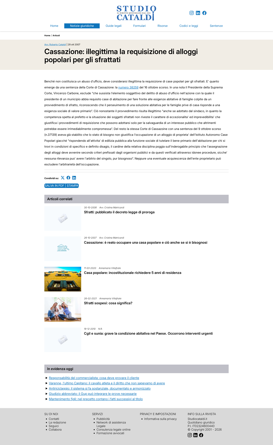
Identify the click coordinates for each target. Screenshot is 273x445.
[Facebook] (204, 13)
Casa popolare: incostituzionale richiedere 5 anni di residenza (132, 273)
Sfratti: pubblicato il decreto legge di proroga (119, 212)
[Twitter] (63, 178)
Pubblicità (103, 419)
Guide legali (114, 26)
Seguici (54, 426)
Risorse (163, 26)
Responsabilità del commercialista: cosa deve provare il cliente (94, 378)
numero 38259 (128, 87)
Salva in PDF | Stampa (61, 185)
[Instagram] (192, 13)
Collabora (55, 429)
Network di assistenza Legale (111, 424)
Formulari (139, 26)
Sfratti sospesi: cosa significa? (108, 303)
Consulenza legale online (114, 429)
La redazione (57, 422)
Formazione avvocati (110, 433)
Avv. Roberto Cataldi (55, 44)
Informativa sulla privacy (160, 419)
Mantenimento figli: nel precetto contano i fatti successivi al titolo (96, 399)
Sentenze (216, 26)
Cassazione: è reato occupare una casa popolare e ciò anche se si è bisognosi (145, 242)
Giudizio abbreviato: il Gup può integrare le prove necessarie (93, 394)
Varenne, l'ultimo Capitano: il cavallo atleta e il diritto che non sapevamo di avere (107, 383)
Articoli (56, 35)
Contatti (54, 419)
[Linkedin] (198, 13)
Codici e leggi (188, 26)
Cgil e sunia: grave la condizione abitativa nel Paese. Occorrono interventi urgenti (148, 333)
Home (54, 26)
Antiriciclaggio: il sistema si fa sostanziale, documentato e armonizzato (100, 388)
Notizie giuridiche (82, 26)
